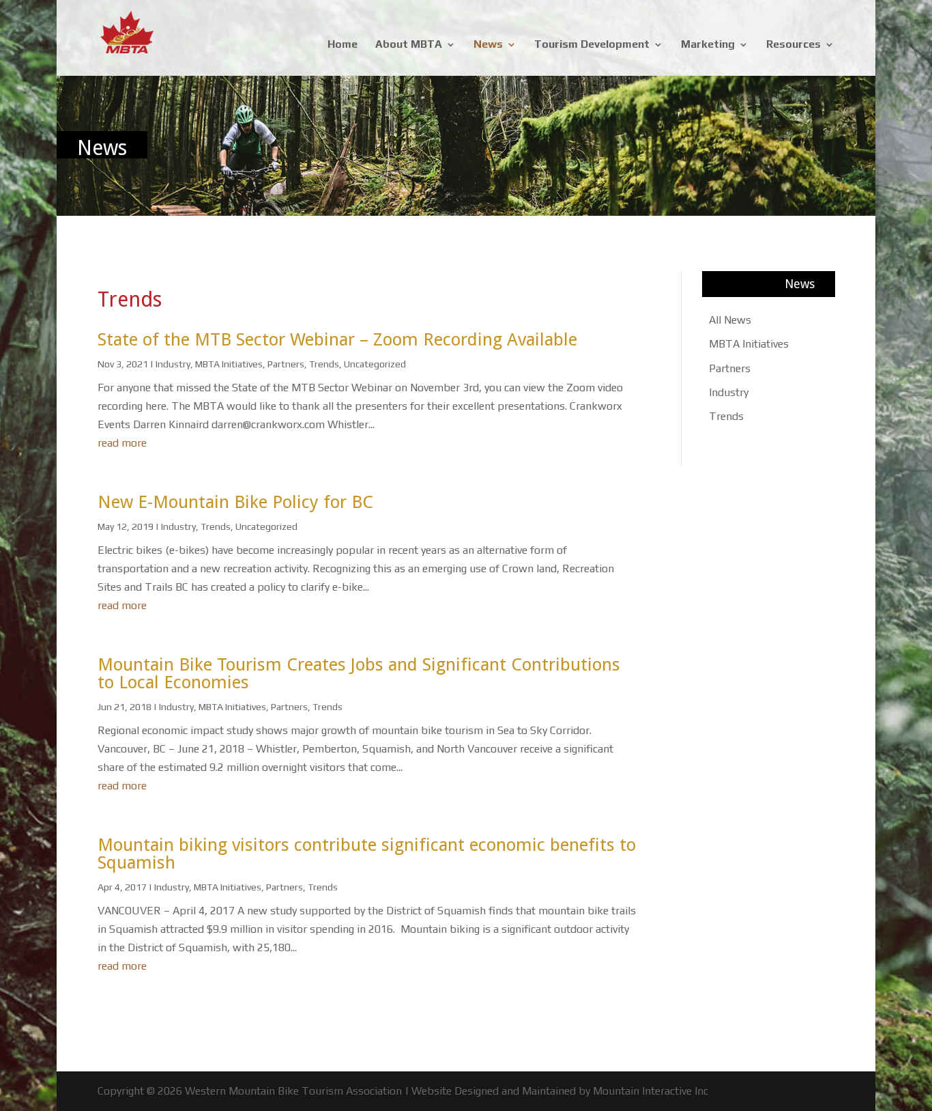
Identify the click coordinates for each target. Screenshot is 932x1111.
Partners (285, 363)
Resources (793, 45)
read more (122, 442)
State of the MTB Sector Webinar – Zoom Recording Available (337, 339)
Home (342, 45)
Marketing (708, 45)
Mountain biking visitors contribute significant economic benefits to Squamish (367, 853)
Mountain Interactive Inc (650, 1090)
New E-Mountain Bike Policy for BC (235, 502)
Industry (173, 363)
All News (730, 319)
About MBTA (408, 45)
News (488, 45)
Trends (324, 363)
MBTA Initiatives (229, 363)
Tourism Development (592, 45)
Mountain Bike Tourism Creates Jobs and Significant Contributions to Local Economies (359, 673)
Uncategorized (375, 363)
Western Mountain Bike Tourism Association (293, 1090)
